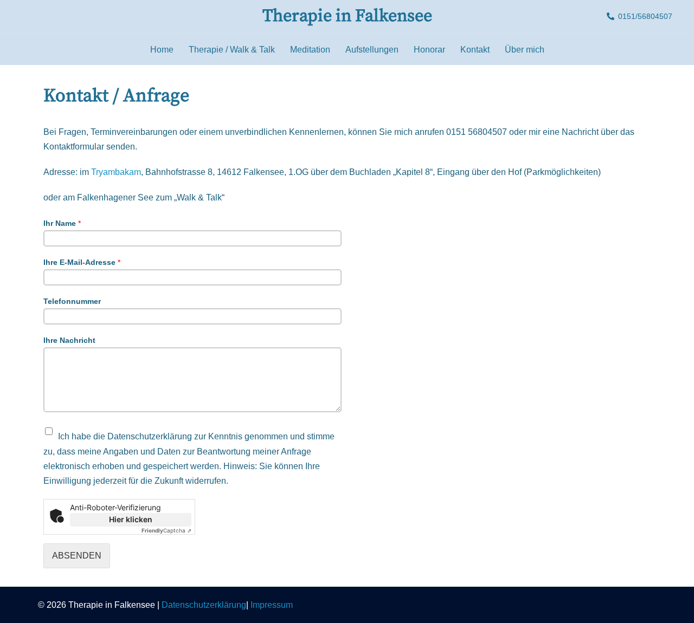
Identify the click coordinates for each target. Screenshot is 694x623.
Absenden (76, 555)
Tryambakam (116, 172)
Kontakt (475, 49)
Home (162, 49)
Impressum (271, 604)
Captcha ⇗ (166, 530)
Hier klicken (130, 519)
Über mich (524, 49)
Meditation (310, 49)
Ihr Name (62, 223)
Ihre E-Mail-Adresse (81, 262)
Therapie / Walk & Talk (232, 49)
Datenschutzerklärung (204, 604)
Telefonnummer (72, 301)
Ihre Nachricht (69, 340)
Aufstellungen (372, 49)
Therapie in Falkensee (347, 16)
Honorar (429, 49)
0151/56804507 (645, 16)
